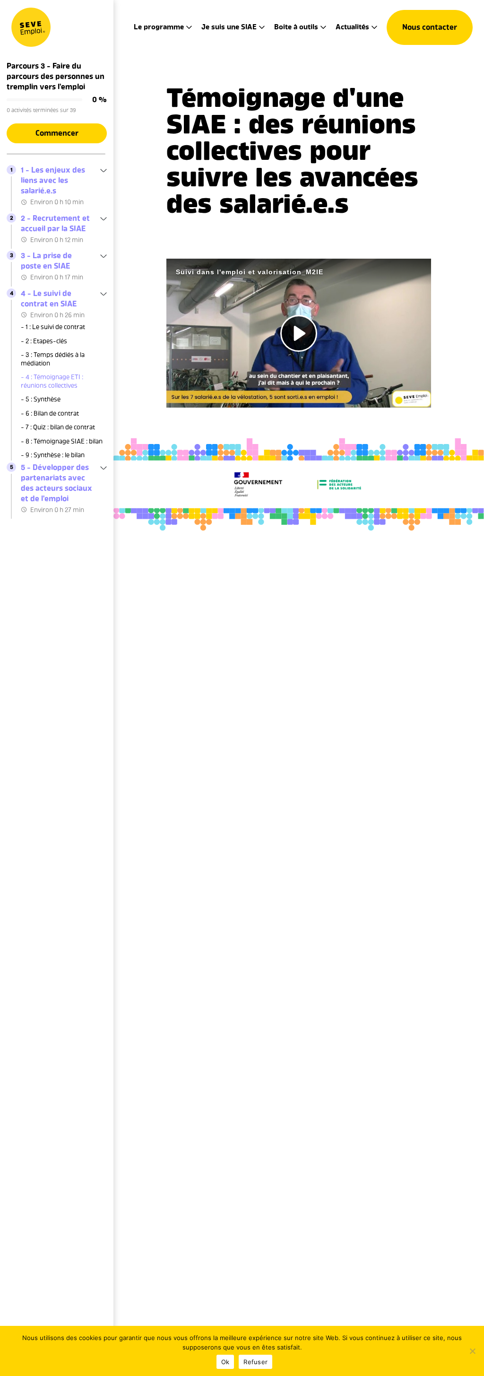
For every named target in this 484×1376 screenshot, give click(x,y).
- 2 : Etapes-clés (44, 341)
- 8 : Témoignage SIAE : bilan (62, 441)
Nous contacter (429, 27)
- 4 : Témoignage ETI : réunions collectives (52, 381)
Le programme (159, 27)
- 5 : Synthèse (40, 399)
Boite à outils (296, 27)
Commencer (56, 133)
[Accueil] (31, 27)
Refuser (255, 1362)
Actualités (352, 27)
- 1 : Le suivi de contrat (53, 327)
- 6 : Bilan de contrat (50, 413)
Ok (225, 1362)
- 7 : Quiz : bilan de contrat (58, 427)
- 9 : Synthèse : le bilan (53, 455)
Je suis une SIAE (229, 27)
